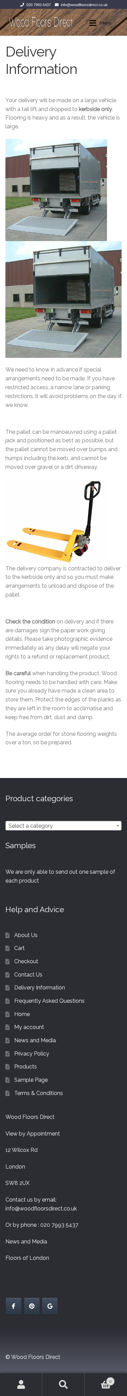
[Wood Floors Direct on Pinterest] (32, 1306)
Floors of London (27, 1258)
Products (25, 1066)
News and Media (35, 1040)
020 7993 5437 (38, 5)
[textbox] (63, 826)
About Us (26, 935)
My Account (21, 1384)
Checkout (26, 961)
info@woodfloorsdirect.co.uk (84, 5)
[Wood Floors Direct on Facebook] (13, 1306)
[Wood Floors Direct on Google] (50, 1306)
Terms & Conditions (38, 1093)
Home (22, 1014)
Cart (19, 948)
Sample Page (31, 1080)
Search (63, 1384)
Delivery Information (39, 987)
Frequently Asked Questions (49, 1001)
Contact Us (28, 974)
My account (29, 1027)
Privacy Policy (31, 1053)
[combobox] (63, 825)
